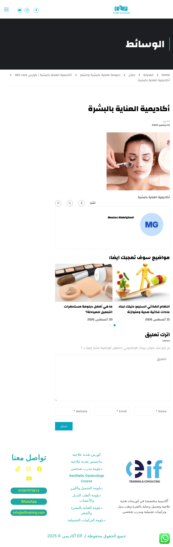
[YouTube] (29, 478)
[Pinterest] (58, 203)
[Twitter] (70, 203)
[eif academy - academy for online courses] (122, 9)
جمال (131, 75)
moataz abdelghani (121, 217)
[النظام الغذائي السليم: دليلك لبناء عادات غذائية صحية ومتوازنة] (141, 282)
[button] (115, 325)
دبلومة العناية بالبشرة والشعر (100, 75)
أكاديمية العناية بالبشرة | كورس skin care (43, 75)
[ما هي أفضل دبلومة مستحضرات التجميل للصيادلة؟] (83, 282)
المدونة (148, 75)
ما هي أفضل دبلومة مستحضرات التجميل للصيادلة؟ (88, 309)
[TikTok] (17, 469)
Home (166, 75)
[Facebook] (81, 203)
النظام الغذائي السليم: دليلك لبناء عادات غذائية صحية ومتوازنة (144, 309)
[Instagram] (28, 469)
